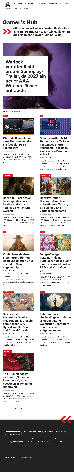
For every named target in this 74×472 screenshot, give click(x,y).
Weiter (18, 408)
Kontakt (27, 9)
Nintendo (41, 3)
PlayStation (52, 3)
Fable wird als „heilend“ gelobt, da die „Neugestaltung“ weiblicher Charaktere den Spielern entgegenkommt (55, 322)
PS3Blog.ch (14, 458)
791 (12, 408)
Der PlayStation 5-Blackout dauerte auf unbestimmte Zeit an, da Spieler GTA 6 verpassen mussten (54, 204)
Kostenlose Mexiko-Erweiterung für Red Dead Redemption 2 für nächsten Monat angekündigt (18, 261)
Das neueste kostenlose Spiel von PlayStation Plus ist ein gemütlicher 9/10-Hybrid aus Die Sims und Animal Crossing (18, 322)
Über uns (17, 9)
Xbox (67, 3)
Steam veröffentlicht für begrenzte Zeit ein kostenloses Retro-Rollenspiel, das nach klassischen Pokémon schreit (54, 146)
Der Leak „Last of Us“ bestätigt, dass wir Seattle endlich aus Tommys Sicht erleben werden (17, 204)
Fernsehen (18, 3)
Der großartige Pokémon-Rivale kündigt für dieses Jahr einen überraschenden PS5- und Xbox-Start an (55, 262)
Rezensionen (30, 3)
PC (61, 3)
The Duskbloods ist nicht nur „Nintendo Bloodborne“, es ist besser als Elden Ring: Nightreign (17, 380)
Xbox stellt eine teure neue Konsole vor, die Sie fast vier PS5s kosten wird (17, 143)
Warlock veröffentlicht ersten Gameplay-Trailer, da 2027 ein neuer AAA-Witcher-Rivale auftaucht (26, 76)
